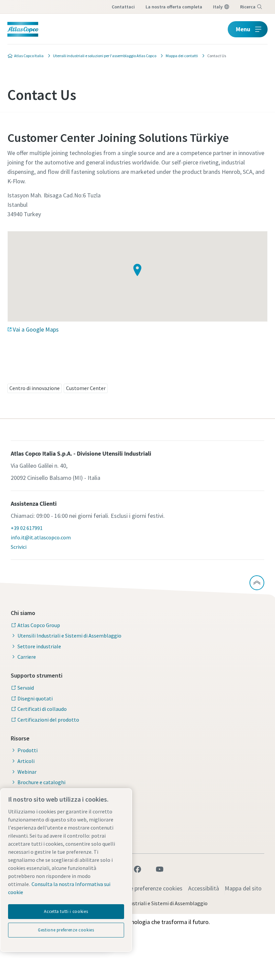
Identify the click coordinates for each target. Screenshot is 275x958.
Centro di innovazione (34, 388)
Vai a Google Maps (36, 329)
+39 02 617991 (27, 528)
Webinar (27, 771)
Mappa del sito (243, 888)
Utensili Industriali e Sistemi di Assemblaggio (69, 635)
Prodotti (27, 750)
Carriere (26, 656)
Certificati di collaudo (42, 708)
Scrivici (18, 546)
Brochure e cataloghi (41, 782)
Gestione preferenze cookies (146, 888)
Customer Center (86, 388)
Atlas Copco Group (38, 625)
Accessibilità (203, 888)
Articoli (26, 761)
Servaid (25, 687)
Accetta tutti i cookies (66, 911)
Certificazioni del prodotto (48, 719)
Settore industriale (39, 646)
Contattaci (123, 7)
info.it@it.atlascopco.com (41, 537)
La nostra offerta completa (174, 7)
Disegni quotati (35, 698)
